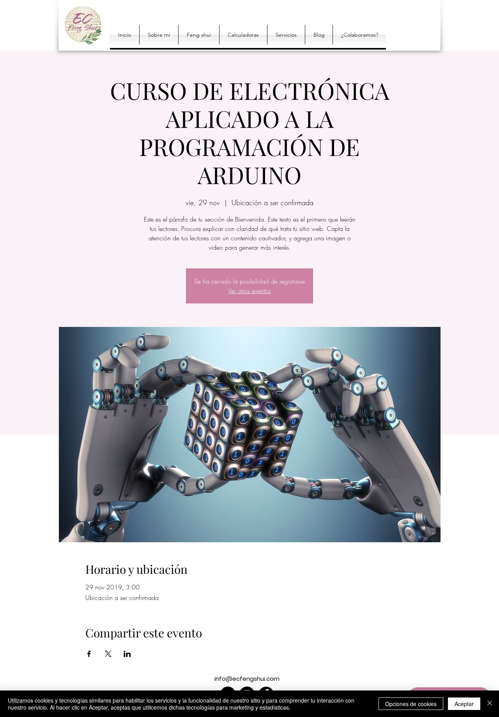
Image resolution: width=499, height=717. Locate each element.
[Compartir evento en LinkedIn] (127, 654)
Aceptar (464, 704)
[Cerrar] (489, 704)
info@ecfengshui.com (247, 678)
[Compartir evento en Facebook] (89, 654)
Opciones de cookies (411, 704)
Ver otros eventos (249, 290)
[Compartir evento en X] (108, 654)
